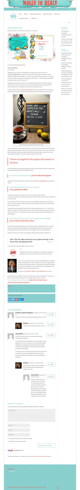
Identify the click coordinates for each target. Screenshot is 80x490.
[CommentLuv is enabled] (16, 450)
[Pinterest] (68, 488)
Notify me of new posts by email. (17, 441)
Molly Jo (11, 30)
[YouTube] (60, 10)
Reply (50, 314)
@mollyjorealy (21, 65)
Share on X (49, 242)
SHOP (25, 14)
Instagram (41, 271)
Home (20, 14)
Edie (62, 63)
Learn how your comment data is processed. (39, 456)
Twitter (33, 271)
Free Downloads (23, 18)
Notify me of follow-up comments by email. (20, 438)
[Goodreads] (56, 10)
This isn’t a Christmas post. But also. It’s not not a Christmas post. (66, 41)
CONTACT (34, 18)
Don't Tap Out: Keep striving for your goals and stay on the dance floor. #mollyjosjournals (31, 240)
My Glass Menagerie (66, 45)
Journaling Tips (47, 14)
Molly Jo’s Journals (35, 14)
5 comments (34, 30)
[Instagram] (71, 488)
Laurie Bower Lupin (66, 53)
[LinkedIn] (58, 10)
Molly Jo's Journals (25, 30)
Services (56, 14)
